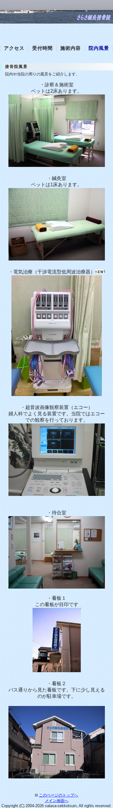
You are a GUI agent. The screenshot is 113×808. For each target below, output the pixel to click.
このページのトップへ (58, 795)
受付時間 (42, 48)
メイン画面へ (56, 800)
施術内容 (70, 48)
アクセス (14, 48)
